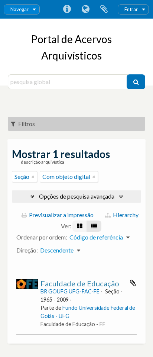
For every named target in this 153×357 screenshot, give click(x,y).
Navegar (19, 9)
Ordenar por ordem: (41, 237)
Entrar (131, 9)
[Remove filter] (33, 177)
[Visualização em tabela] (94, 226)
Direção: (27, 250)
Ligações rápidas (67, 9)
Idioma (85, 9)
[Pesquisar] (136, 81)
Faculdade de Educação (79, 283)
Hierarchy (125, 214)
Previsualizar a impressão (61, 214)
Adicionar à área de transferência (133, 283)
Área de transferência (104, 9)
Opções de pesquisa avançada (76, 196)
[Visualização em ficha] (79, 226)
